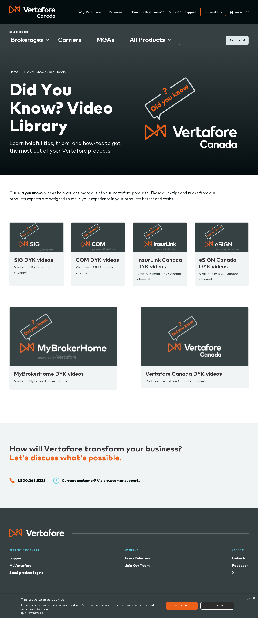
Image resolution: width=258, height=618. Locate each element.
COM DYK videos (97, 259)
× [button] (253, 598)
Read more (42, 608)
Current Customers (146, 12)
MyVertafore (20, 565)
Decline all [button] (217, 605)
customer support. (123, 480)
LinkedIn (239, 558)
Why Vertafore (89, 12)
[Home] (32, 12)
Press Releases (137, 558)
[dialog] (129, 606)
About (173, 12)
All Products (147, 39)
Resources (116, 12)
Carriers (69, 39)
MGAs (105, 39)
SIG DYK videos (33, 259)
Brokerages (27, 39)
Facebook (240, 565)
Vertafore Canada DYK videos (183, 373)
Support (190, 12)
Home (13, 72)
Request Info (213, 12)
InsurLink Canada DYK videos (159, 263)
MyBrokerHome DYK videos (49, 373)
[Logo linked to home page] (36, 536)
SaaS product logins (26, 572)
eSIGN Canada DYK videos (217, 263)
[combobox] (248, 598)
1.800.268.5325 (31, 480)
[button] (90, 613)
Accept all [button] (182, 605)
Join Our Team (137, 565)
